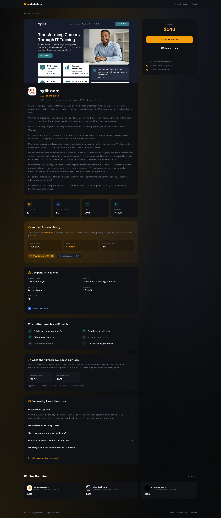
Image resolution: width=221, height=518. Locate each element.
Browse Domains (181, 4)
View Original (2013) (41, 256)
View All (191, 476)
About (194, 4)
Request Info (171, 48)
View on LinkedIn (37, 308)
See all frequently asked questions (42, 458)
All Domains (182, 512)
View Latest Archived (68, 256)
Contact (193, 512)
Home (171, 512)
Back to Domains (34, 13)
